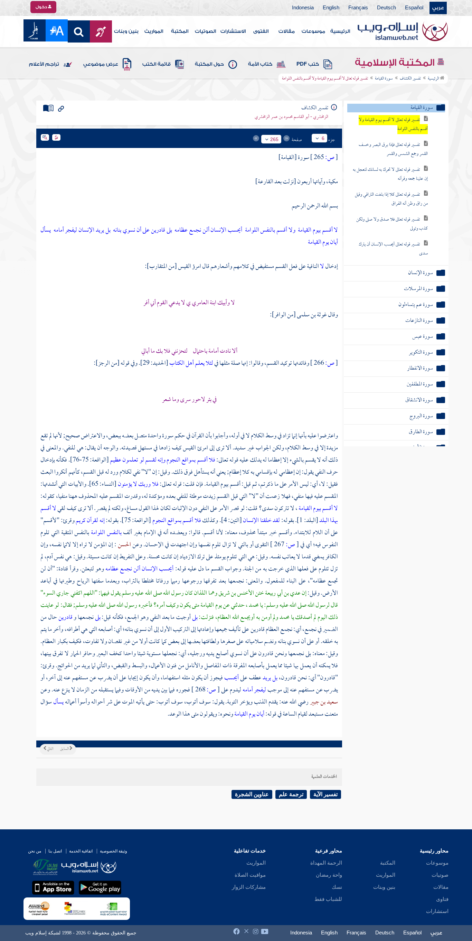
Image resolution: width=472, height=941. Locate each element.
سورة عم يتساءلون (415, 305)
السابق (64, 749)
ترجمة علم (291, 794)
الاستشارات (233, 31)
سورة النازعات (419, 321)
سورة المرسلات (418, 289)
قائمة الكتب (156, 64)
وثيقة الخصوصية (113, 851)
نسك (337, 887)
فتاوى (442, 899)
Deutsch (386, 8)
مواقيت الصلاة (250, 875)
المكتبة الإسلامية (396, 62)
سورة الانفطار (420, 368)
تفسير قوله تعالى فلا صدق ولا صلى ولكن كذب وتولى (392, 224)
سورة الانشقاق (419, 400)
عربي (438, 8)
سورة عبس (422, 337)
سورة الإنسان (420, 273)
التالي (49, 749)
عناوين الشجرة (252, 794)
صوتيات (440, 875)
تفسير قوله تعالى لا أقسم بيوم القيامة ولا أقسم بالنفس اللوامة (393, 124)
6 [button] (323, 138)
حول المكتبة (209, 64)
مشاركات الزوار (249, 887)
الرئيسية (340, 31)
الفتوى (260, 31)
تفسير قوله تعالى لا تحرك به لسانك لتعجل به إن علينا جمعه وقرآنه (390, 174)
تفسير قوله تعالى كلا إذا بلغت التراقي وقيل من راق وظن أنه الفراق (391, 199)
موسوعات (313, 31)
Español (414, 8)
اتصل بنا (55, 851)
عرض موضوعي (100, 64)
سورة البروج (421, 416)
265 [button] (274, 139)
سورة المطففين (420, 384)
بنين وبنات (126, 31)
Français (358, 8)
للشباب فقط (328, 899)
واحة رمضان (329, 875)
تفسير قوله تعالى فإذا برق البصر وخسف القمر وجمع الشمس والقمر (393, 149)
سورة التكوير (421, 352)
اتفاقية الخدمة (81, 851)
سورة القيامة (384, 78)
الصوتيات (205, 31)
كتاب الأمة (260, 64)
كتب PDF (307, 64)
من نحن (34, 851)
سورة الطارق (421, 432)
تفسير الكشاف (410, 78)
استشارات (437, 911)
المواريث (153, 31)
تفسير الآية (325, 794)
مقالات (287, 31)
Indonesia (303, 8)
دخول (42, 6)
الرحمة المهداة (326, 863)
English (331, 8)
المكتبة (179, 31)
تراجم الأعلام (44, 64)
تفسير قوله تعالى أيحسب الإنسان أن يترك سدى (393, 249)
